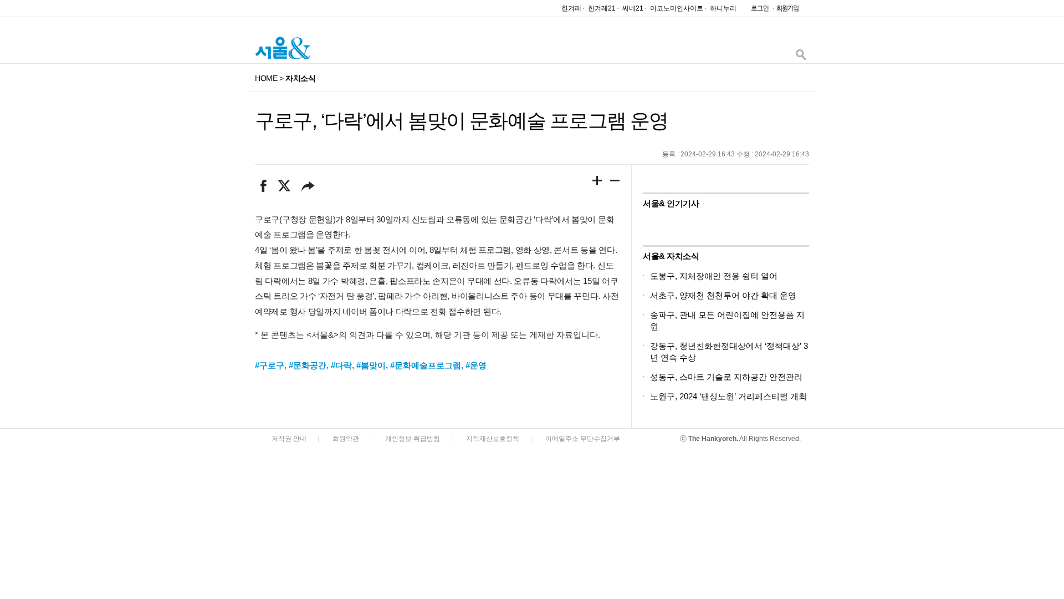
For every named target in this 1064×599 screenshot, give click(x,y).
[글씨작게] (615, 182)
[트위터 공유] (284, 186)
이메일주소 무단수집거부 (582, 439)
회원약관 (345, 439)
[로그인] (757, 11)
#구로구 (269, 365)
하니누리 (723, 8)
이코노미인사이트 (676, 8)
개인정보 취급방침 (412, 439)
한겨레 (571, 8)
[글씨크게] (597, 182)
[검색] (800, 57)
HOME (266, 78)
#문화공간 (307, 365)
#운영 (476, 365)
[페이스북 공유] (263, 186)
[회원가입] (787, 11)
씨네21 (632, 8)
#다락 (341, 365)
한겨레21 (602, 8)
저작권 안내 (289, 439)
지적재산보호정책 (492, 439)
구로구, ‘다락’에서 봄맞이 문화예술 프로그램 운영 (461, 120)
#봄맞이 (371, 365)
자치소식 (300, 78)
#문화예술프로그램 (425, 365)
